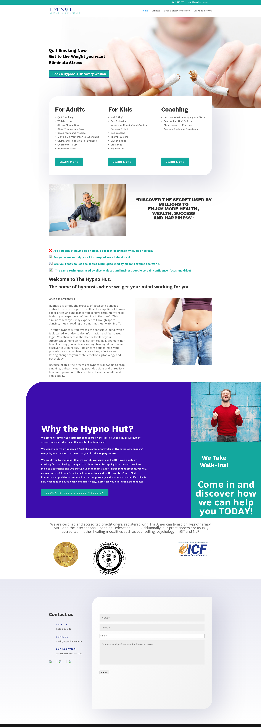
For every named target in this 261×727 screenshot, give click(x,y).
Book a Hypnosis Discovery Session (79, 74)
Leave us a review (203, 11)
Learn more (69, 161)
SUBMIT (104, 672)
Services (156, 11)
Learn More (122, 161)
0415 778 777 (178, 2)
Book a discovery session (177, 11)
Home (145, 11)
